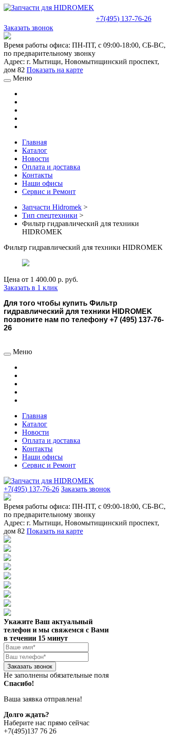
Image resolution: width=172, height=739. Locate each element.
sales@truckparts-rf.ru (49, 17)
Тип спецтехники (50, 215)
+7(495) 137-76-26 (123, 18)
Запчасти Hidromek (52, 207)
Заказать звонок (28, 28)
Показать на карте (55, 70)
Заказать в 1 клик (31, 287)
